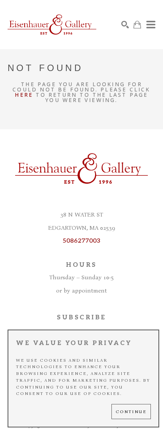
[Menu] (150, 24)
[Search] (125, 24)
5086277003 (81, 241)
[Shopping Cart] (137, 24)
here (24, 94)
